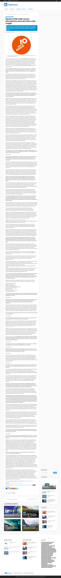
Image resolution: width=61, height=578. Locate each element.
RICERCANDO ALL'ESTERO (46, 557)
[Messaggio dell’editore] (49, 484)
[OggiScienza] (11, 5)
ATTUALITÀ (12, 9)
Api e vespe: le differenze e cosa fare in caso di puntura (51, 511)
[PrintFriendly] (17, 488)
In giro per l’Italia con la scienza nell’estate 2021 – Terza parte (29, 514)
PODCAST (50, 555)
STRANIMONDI (49, 562)
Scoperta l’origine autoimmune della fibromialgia (50, 526)
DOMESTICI (49, 547)
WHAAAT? (50, 567)
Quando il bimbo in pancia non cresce (51, 521)
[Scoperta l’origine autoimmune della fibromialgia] (44, 526)
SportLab (43, 562)
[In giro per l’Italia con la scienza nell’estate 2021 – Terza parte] (30, 512)
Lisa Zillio (25, 516)
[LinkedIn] (12, 488)
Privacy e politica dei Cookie (18, 572)
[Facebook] (6, 488)
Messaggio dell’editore (12, 542)
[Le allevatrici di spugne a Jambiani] (44, 496)
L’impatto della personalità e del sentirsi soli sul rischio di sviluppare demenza (51, 500)
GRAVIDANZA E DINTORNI (51, 549)
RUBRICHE (24, 9)
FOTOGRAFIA (44, 549)
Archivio (16, 0)
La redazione (9, 0)
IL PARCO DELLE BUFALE (45, 550)
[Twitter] (8, 488)
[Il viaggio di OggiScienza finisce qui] (44, 492)
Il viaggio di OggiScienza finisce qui (51, 491)
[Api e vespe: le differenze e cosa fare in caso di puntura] (44, 512)
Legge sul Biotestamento (10, 336)
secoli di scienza (44, 560)
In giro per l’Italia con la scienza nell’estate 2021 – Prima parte (29, 528)
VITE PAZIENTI (44, 567)
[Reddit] (10, 488)
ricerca (48, 556)
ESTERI (48, 548)
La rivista (5, 0)
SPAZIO (43, 561)
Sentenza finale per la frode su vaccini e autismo (51, 516)
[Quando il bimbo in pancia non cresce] (44, 522)
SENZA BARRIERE (50, 560)
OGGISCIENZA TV (44, 555)
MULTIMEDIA (30, 9)
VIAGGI (24, 512)
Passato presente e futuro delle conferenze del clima (11, 514)
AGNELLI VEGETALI (45, 542)
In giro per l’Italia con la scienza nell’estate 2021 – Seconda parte (11, 528)
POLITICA (44, 556)
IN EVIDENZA (18, 9)
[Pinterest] (14, 488)
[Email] (16, 488)
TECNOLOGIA (44, 563)
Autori (13, 0)
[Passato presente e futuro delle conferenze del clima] (12, 512)
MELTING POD (44, 554)
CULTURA (44, 547)
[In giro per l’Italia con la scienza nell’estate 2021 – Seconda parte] (12, 525)
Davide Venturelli (18, 58)
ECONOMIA (44, 548)
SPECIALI (48, 561)
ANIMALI (43, 543)
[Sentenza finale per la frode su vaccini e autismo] (44, 517)
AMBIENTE (51, 542)
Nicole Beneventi (8, 516)
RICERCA (6, 9)
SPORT (52, 561)
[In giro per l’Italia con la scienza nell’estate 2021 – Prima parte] (30, 525)
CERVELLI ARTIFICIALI (45, 544)
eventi (52, 548)
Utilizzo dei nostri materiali (28, 572)
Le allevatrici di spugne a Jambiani (51, 496)
